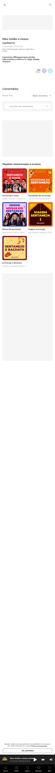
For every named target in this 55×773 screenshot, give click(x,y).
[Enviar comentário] (48, 106)
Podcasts (38, 771)
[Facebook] (44, 70)
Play (35, 760)
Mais (49, 771)
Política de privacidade (39, 746)
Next (43, 760)
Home (5, 771)
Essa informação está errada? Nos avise (18, 50)
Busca (27, 771)
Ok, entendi (28, 751)
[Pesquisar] (50, 4)
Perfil (16, 771)
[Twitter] (50, 70)
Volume (51, 760)
